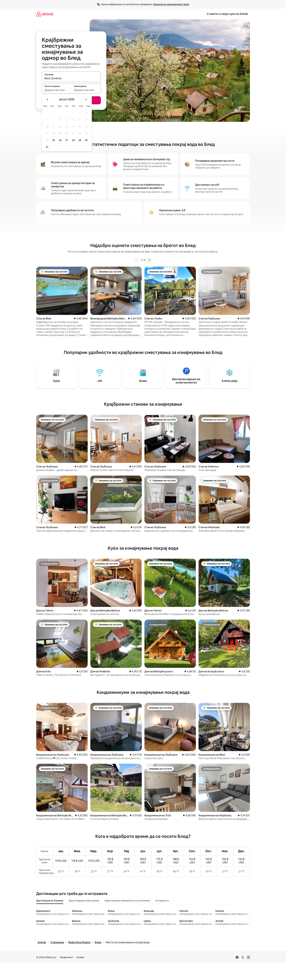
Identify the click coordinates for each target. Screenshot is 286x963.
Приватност (66, 957)
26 (60, 140)
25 (53, 140)
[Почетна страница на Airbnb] (44, 14)
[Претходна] (137, 260)
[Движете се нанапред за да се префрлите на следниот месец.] (86, 99)
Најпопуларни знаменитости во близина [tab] (127, 900)
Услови (80, 957)
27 (66, 140)
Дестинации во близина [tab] (49, 900)
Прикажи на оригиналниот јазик (171, 4)
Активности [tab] (162, 900)
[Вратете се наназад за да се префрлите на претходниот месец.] (48, 99)
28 (73, 140)
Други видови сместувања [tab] (84, 900)
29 (79, 140)
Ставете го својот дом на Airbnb (227, 14)
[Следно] (149, 260)
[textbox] (56, 90)
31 (47, 147)
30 (86, 140)
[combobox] (71, 78)
